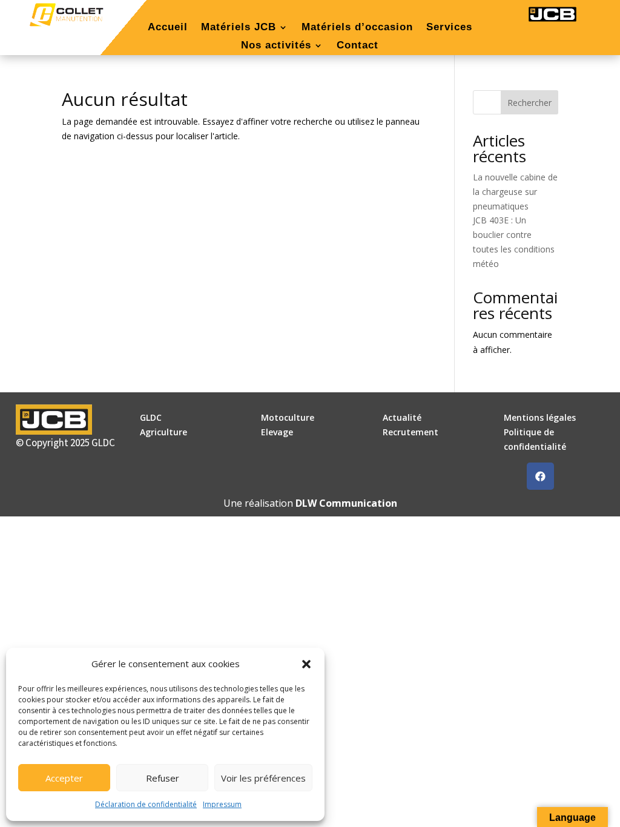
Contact (357, 46)
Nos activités (276, 46)
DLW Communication (346, 503)
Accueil (168, 28)
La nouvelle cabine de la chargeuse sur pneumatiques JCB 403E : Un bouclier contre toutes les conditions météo (515, 220)
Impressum (222, 804)
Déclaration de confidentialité (146, 804)
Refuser (162, 778)
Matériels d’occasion (357, 28)
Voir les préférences (263, 778)
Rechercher (529, 102)
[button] (306, 664)
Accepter (64, 778)
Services (449, 28)
